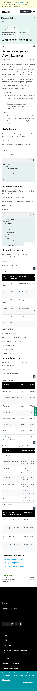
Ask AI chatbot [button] (21, 2)
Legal (5, 640)
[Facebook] (4, 624)
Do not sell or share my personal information (15, 652)
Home (3, 28)
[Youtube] (20, 624)
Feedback (6, 658)
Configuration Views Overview (13, 559)
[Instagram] (12, 624)
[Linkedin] (16, 624)
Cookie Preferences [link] (10, 669)
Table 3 (4, 437)
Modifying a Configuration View (13, 566)
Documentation (8, 18)
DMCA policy (8, 645)
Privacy (5, 635)
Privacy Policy (6, 680)
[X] (8, 624)
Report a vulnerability (11, 663)
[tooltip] (32, 46)
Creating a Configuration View (13, 563)
